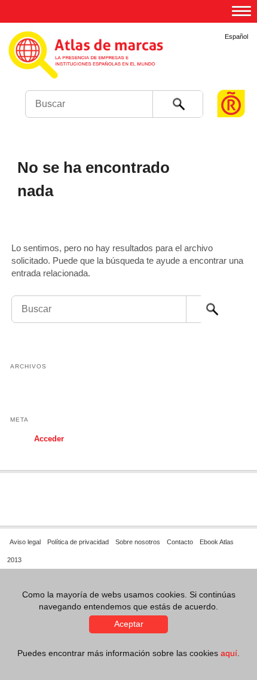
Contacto (180, 541)
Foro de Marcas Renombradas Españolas (231, 81)
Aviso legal (25, 541)
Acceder (49, 438)
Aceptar (128, 624)
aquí (229, 653)
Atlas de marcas (127, 66)
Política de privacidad (78, 541)
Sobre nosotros (137, 541)
